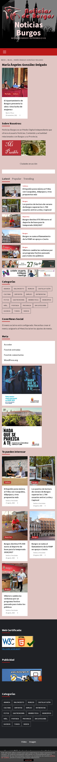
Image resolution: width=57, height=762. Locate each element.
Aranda (7, 289)
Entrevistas (41, 294)
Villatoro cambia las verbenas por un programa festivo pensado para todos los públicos (38, 253)
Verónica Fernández (12, 501)
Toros (17, 311)
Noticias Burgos (28, 29)
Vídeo (24, 741)
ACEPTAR (28, 760)
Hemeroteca (33, 300)
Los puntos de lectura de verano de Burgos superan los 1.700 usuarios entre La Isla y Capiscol (37, 207)
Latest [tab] (6, 178)
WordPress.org (11, 360)
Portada (8, 94)
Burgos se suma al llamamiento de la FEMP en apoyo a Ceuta (42, 547)
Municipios (46, 300)
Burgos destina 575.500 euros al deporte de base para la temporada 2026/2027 (37, 222)
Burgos (25, 201)
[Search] (52, 51)
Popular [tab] (16, 178)
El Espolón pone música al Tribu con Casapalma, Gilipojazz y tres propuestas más (37, 192)
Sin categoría (40, 305)
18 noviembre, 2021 (11, 115)
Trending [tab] (28, 178)
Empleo (29, 294)
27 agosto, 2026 (10, 503)
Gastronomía (18, 300)
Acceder (8, 344)
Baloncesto (19, 289)
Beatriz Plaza (10, 113)
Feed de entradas (12, 350)
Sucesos (7, 311)
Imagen (32, 741)
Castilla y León (44, 289)
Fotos (6, 300)
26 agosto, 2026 (37, 506)
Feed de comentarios (14, 355)
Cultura (15, 94)
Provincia (27, 305)
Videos (26, 311)
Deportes (26, 216)
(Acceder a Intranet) (11, 648)
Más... (6, 305)
